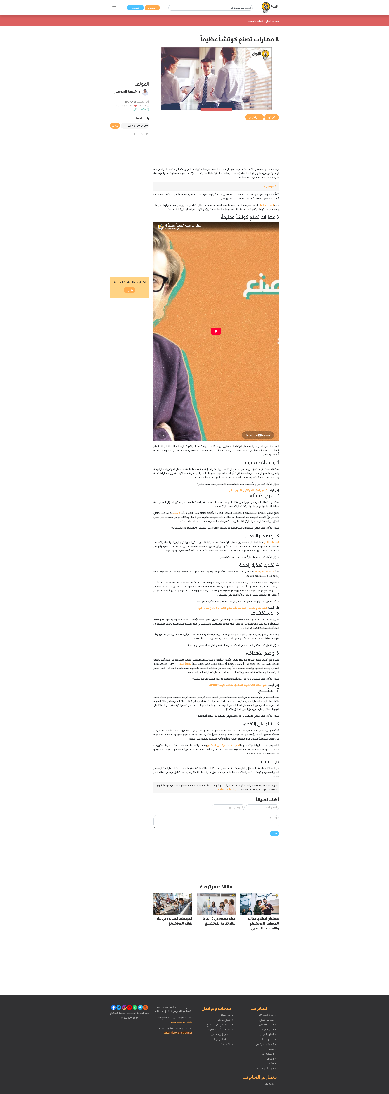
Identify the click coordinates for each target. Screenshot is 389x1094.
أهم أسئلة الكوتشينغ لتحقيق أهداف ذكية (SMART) (238, 685)
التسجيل (135, 7)
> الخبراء (271, 1058)
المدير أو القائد (266, 204)
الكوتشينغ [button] (254, 117)
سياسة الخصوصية (134, 1013)
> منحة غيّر (270, 1083)
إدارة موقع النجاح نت (226, 789)
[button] (216, 186)
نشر (274, 833)
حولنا (146, 1013)
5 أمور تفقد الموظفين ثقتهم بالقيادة (246, 490)
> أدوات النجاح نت (266, 1068)
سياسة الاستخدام (117, 1013)
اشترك (129, 290)
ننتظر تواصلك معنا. (181, 1021)
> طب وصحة (269, 1039)
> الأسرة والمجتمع (266, 1044)
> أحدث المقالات (267, 1014)
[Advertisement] (216, 142)
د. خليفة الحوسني (127, 91)
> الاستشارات (269, 1053)
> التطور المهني (267, 1034)
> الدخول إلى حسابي (222, 1034)
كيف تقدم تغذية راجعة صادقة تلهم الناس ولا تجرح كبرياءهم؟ (232, 607)
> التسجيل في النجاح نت (219, 1029)
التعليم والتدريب (124, 105)
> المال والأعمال (267, 1024)
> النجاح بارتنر (225, 1019)
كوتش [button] (271, 117)
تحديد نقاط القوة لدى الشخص (223, 745)
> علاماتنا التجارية (223, 1039)
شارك (115, 125)
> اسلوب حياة (269, 1029)
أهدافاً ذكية (185, 663)
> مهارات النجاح (267, 1019)
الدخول (152, 7)
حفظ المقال (139, 109)
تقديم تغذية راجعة (264, 571)
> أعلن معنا (227, 1014)
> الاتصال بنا (226, 1044)
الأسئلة (177, 512)
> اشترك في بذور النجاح (220, 1024)
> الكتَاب (272, 1063)
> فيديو (272, 1048)
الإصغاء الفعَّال (271, 542)
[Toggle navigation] (114, 8)
